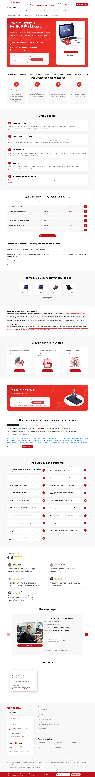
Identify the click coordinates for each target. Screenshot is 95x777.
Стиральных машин (43, 745)
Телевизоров (58, 742)
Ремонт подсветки (62, 328)
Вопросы (69, 74)
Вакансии (55, 10)
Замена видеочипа (79, 328)
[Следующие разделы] (87, 74)
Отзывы (67, 10)
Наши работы (78, 74)
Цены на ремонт (71, 52)
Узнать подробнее (19, 370)
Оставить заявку (27, 446)
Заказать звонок (82, 4)
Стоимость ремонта (43, 707)
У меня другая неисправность (47, 235)
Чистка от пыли (46, 328)
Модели (47, 74)
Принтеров (58, 747)
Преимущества (12, 74)
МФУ (39, 747)
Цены (31, 74)
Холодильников (42, 742)
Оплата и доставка (43, 709)
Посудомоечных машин (61, 745)
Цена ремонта (47, 10)
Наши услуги (41, 722)
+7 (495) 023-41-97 (56, 3)
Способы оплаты (42, 728)
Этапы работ (23, 74)
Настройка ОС (53, 328)
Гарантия (38, 74)
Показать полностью (12, 264)
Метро (61, 74)
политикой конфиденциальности (39, 62)
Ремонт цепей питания (31, 329)
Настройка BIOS (70, 328)
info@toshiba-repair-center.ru (21, 681)
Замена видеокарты (21, 329)
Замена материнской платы (35, 328)
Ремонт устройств (38, 10)
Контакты (61, 10)
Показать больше (47, 298)
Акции (54, 74)
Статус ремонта (70, 4)
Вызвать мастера (30, 645)
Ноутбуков (75, 742)
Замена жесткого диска (43, 329)
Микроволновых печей (78, 745)
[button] (86, 634)
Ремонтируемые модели (44, 719)
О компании (29, 10)
